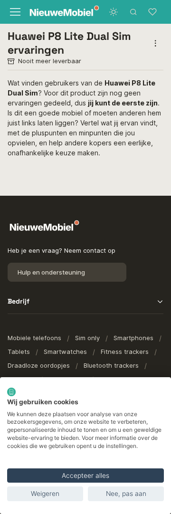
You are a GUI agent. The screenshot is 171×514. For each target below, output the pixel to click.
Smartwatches (65, 351)
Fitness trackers (125, 351)
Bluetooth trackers (111, 365)
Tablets (19, 351)
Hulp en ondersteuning (51, 272)
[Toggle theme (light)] (114, 12)
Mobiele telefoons (34, 338)
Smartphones (133, 338)
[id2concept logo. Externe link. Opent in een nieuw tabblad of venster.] (11, 392)
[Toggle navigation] (14, 11)
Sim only (87, 338)
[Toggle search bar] (133, 12)
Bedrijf (18, 301)
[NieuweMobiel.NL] (55, 12)
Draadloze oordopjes (39, 365)
